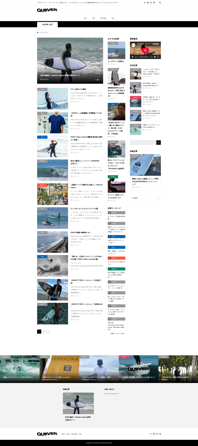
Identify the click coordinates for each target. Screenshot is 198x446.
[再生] (133, 57)
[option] (70, 61)
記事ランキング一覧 (116, 333)
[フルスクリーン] (158, 57)
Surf (85, 18)
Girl (113, 18)
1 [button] (95, 79)
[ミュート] (155, 57)
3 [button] (99, 79)
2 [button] (97, 79)
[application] (145, 50)
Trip (93, 18)
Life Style (103, 18)
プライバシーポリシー (111, 394)
